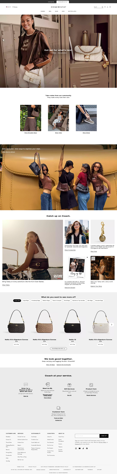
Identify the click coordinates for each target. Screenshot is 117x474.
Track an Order (58, 418)
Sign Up (26, 396)
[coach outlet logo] (58, 7)
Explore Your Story (96, 286)
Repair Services (91, 395)
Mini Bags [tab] (90, 300)
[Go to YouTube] (80, 449)
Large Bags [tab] (26, 300)
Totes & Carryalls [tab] (56, 300)
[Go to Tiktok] (83, 449)
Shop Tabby (6, 285)
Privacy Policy (102, 442)
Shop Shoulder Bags (31, 133)
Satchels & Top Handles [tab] (78, 300)
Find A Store (47, 397)
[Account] (107, 7)
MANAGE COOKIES (41, 469)
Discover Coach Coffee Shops (47, 395)
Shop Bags (53, 52)
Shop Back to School (8, 152)
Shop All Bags (50, 365)
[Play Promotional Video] (87, 257)
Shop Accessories (70, 250)
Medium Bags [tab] (46, 300)
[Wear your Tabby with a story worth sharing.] (103, 268)
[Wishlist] (105, 7)
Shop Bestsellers (62, 52)
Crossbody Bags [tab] (35, 300)
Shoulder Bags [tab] (99, 300)
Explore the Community (64, 365)
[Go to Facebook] (87, 449)
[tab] (51, 2)
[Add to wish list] (29, 305)
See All (69, 395)
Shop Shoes (86, 133)
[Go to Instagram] (76, 449)
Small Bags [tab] (67, 300)
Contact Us (58, 420)
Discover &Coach (70, 287)
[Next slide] (111, 325)
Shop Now (94, 251)
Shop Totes (58, 133)
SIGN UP (104, 435)
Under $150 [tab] (17, 300)
